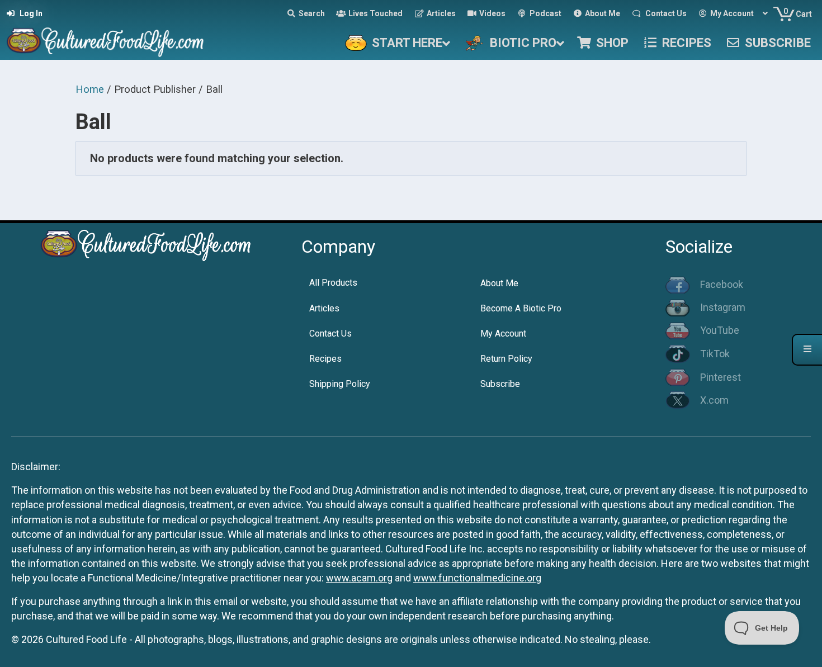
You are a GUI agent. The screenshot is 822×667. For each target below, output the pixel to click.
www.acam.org (359, 578)
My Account (503, 333)
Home (89, 89)
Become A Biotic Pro (520, 308)
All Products (333, 282)
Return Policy (506, 358)
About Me (499, 283)
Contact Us (330, 333)
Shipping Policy (339, 384)
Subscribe (500, 384)
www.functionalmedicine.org (477, 578)
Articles (324, 308)
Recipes (325, 358)
